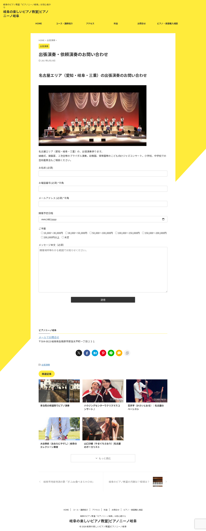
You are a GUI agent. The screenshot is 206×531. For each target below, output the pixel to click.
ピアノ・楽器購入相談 (167, 23)
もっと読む (105, 458)
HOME (38, 23)
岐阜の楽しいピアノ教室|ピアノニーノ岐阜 (26, 13)
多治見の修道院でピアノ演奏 (54, 405)
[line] (111, 353)
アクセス (90, 23)
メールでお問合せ (49, 337)
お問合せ (141, 23)
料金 (116, 23)
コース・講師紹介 (64, 23)
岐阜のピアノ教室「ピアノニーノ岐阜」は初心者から (103, 516)
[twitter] (79, 353)
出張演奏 (46, 364)
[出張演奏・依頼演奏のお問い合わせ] (95, 353)
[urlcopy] (127, 353)
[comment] (119, 353)
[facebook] (87, 353)
